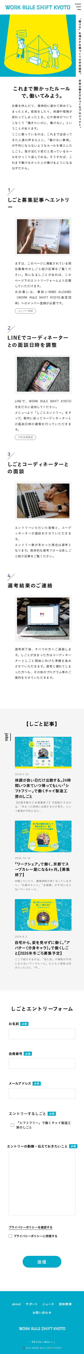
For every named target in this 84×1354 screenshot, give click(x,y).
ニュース (48, 1304)
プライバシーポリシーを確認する (31, 1227)
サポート (32, 1304)
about (16, 1304)
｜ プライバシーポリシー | (42, 1342)
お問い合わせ (42, 1313)
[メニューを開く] (78, 7)
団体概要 (65, 1304)
